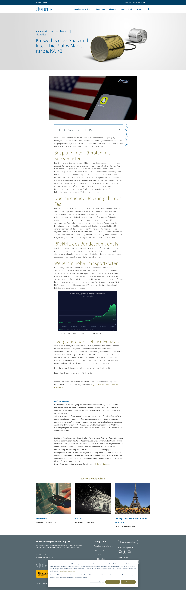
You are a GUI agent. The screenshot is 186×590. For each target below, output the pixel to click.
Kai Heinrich (43, 31)
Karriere (39, 583)
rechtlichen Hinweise (101, 464)
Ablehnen (128, 582)
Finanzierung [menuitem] (100, 9)
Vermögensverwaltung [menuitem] (82, 9)
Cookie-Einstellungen (97, 582)
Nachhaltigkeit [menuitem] (127, 9)
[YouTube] (144, 2)
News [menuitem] (139, 9)
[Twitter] (142, 2)
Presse (45, 583)
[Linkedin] (134, 2)
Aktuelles (41, 34)
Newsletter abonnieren (128, 542)
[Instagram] (137, 2)
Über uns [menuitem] (112, 9)
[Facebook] (139, 2)
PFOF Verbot (41, 518)
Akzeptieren (112, 582)
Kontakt (45, 2)
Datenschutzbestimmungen (67, 571)
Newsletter (38, 2)
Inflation (79, 518)
